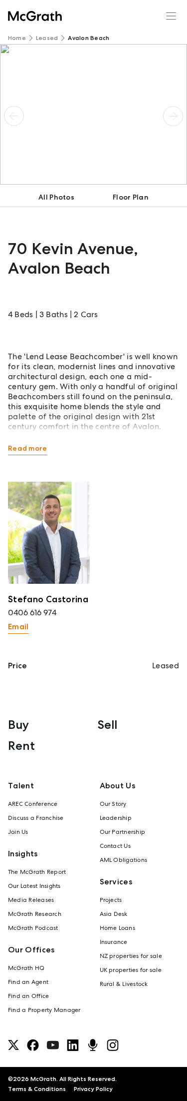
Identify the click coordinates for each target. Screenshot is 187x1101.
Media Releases (31, 900)
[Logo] (35, 16)
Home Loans (117, 928)
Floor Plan (131, 197)
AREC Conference (33, 804)
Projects (111, 900)
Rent (21, 745)
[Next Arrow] (173, 116)
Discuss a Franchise (36, 818)
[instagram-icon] (113, 1045)
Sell (107, 724)
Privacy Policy (93, 1089)
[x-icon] (13, 1045)
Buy (18, 724)
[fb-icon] (33, 1045)
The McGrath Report (37, 872)
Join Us (18, 832)
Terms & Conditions (37, 1089)
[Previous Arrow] (14, 116)
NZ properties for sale (131, 956)
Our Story (113, 804)
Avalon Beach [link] (88, 38)
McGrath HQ (26, 968)
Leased (47, 38)
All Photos (56, 197)
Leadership (116, 818)
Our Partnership (123, 832)
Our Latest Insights (34, 886)
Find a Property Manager (44, 1010)
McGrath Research (34, 914)
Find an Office (28, 996)
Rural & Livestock (124, 984)
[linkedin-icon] (73, 1045)
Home (17, 38)
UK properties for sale (131, 970)
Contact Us (115, 846)
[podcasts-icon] (93, 1045)
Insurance (114, 942)
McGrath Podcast (33, 928)
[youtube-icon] (53, 1044)
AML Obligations (124, 860)
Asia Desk (114, 914)
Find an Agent (28, 982)
